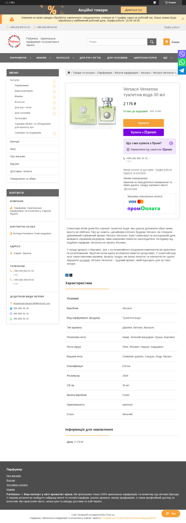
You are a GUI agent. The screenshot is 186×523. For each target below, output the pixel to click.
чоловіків (84, 260)
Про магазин (17, 156)
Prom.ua (110, 515)
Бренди (14, 141)
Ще (165, 57)
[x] (70, 275)
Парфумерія (18, 57)
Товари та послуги (84, 72)
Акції (13, 148)
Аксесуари (21, 118)
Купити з (137, 132)
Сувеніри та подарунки (28, 132)
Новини (11, 489)
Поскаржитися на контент (114, 518)
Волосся (62, 57)
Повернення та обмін (23, 178)
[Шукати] (151, 41)
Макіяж (41, 57)
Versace (145, 72)
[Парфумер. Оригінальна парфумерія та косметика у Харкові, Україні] (14, 48)
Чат (173, 513)
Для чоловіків (117, 57)
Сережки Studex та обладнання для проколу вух (32, 125)
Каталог (15, 80)
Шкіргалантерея (145, 57)
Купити (143, 123)
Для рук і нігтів (90, 57)
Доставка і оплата (21, 171)
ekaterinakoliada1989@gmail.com (31, 303)
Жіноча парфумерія (126, 72)
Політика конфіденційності (142, 518)
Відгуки (14, 163)
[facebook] (66, 275)
